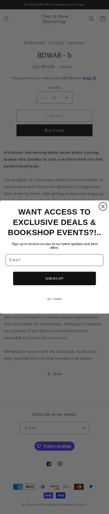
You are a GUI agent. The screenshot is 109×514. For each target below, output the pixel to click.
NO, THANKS (54, 298)
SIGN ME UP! (54, 278)
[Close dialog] (103, 206)
